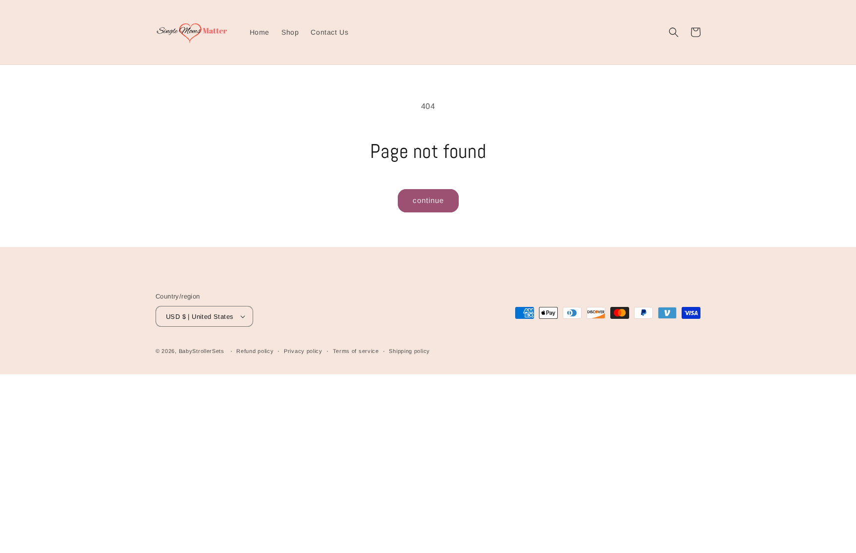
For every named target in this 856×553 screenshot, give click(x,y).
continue (428, 200)
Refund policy (254, 351)
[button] (674, 32)
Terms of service (356, 351)
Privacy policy (303, 351)
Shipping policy (409, 351)
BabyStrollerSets (201, 351)
